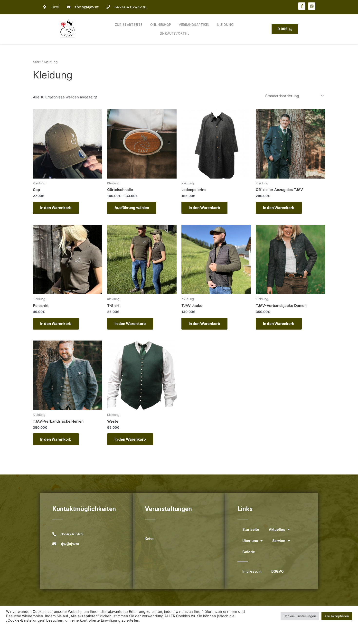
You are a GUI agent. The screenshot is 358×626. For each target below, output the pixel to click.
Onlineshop (160, 24)
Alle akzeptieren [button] (336, 616)
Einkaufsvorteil (174, 33)
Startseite (250, 529)
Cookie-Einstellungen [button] (299, 616)
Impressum (252, 571)
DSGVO (277, 571)
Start (37, 62)
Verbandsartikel (194, 24)
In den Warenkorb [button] (56, 207)
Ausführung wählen (131, 207)
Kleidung (225, 24)
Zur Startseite (128, 24)
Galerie (248, 552)
